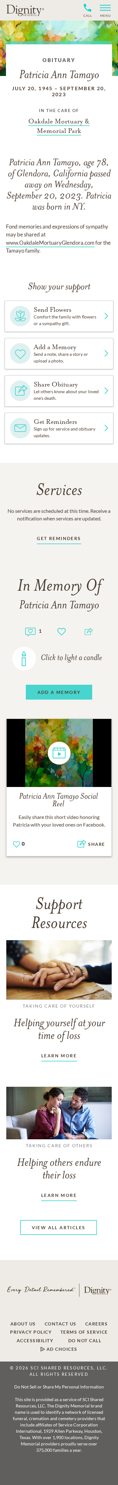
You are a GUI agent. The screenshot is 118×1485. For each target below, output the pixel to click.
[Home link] (25, 10)
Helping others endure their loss (59, 1162)
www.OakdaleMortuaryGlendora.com (50, 242)
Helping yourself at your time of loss (59, 1022)
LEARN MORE (59, 1055)
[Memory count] (30, 631)
